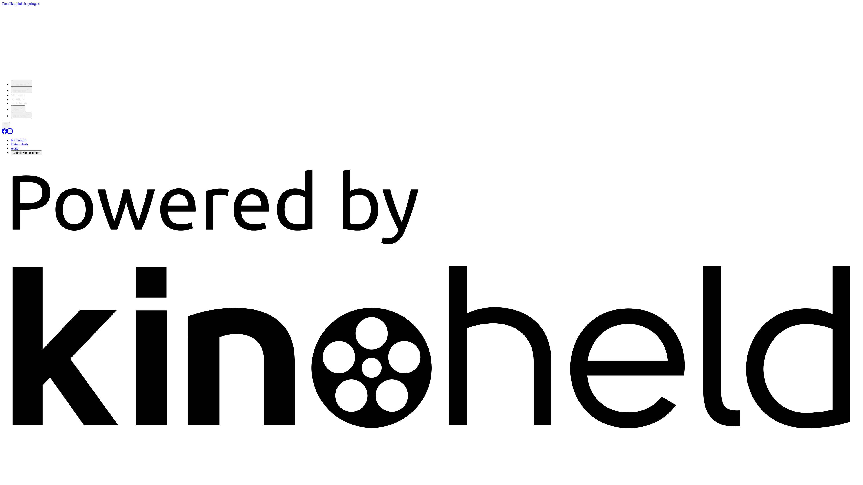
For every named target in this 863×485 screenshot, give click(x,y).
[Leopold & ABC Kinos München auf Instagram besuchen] (10, 132)
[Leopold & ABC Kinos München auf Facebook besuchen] (4, 132)
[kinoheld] (431, 437)
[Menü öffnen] (6, 125)
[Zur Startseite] (431, 41)
